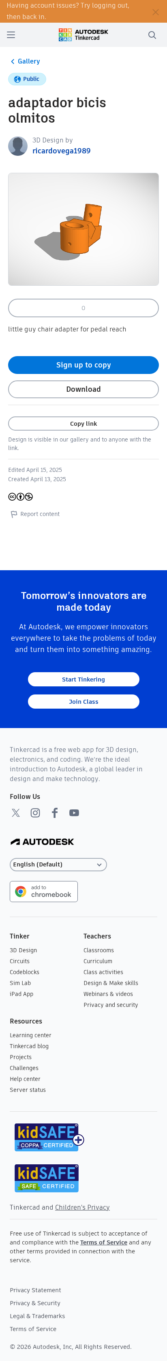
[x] (16, 813)
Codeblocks (24, 972)
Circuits (20, 961)
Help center (25, 1079)
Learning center (30, 1035)
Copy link (83, 423)
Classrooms (99, 950)
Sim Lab (20, 983)
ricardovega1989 (61, 151)
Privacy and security (111, 1005)
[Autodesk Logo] (42, 842)
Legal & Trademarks (37, 1316)
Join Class (83, 701)
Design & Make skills (111, 983)
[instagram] (35, 813)
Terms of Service (103, 1242)
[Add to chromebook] (44, 891)
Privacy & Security (35, 1303)
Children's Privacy (82, 1207)
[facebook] (55, 813)
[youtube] (74, 813)
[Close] (156, 11)
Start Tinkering (83, 679)
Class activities (103, 972)
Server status (28, 1090)
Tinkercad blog (29, 1046)
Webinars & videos (108, 994)
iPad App (21, 994)
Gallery (29, 61)
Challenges (24, 1068)
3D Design (23, 950)
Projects (21, 1057)
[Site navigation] (11, 35)
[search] (152, 35)
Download (83, 389)
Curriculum (98, 961)
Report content (40, 514)
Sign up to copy (83, 365)
